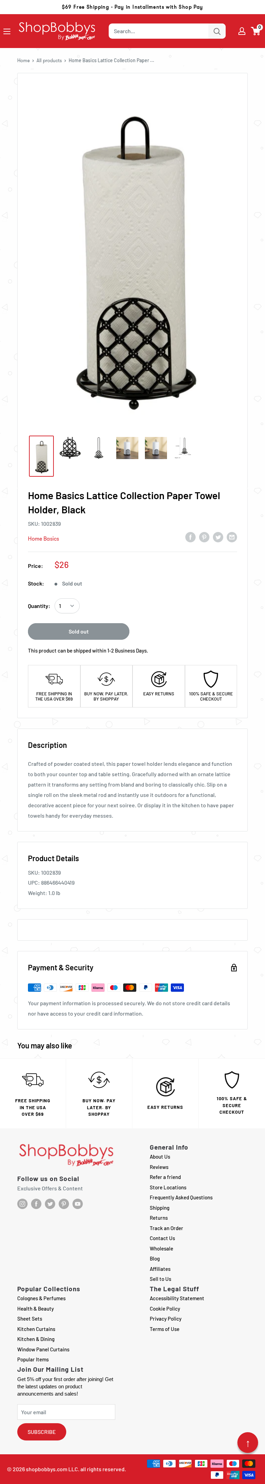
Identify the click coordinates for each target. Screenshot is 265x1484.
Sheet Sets (29, 1318)
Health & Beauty (35, 1308)
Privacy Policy (165, 1318)
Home (23, 60)
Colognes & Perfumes (41, 1298)
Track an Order (166, 1228)
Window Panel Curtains (43, 1349)
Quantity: (39, 605)
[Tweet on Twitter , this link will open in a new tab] (218, 536)
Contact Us (162, 1238)
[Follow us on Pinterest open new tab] (64, 1204)
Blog (155, 1258)
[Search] (217, 31)
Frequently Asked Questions (181, 1197)
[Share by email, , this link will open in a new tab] (232, 536)
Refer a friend (165, 1177)
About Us (160, 1156)
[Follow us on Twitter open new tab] (50, 1204)
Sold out (79, 631)
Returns (159, 1218)
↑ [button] (248, 1442)
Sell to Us (160, 1279)
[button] (256, 31)
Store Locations (168, 1187)
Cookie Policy (165, 1308)
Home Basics (43, 539)
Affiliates (160, 1269)
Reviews (159, 1167)
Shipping (159, 1208)
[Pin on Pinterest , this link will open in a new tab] (204, 536)
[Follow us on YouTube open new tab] (77, 1204)
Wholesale (161, 1248)
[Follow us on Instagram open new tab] (22, 1204)
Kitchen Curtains (36, 1329)
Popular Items (33, 1359)
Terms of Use (164, 1329)
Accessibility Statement (177, 1298)
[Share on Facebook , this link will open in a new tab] (190, 536)
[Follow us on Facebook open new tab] (36, 1204)
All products (49, 60)
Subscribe (42, 1431)
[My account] (241, 31)
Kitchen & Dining (36, 1339)
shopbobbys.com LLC (52, 1469)
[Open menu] (6, 31)
